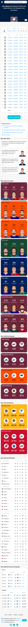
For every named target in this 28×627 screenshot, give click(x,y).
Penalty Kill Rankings (7, 385)
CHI (10, 607)
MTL (11, 598)
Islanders (6, 555)
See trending (7, 135)
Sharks (5, 500)
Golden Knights (7, 489)
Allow (24, 620)
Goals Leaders (5, 183)
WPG (11, 586)
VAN (11, 583)
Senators (6, 527)
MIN (20, 583)
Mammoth (6, 472)
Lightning (6, 518)
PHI (20, 577)
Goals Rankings (5, 339)
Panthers (6, 533)
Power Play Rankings (7, 370)
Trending (15, 614)
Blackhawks (6, 484)
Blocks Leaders (5, 259)
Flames (5, 506)
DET (11, 577)
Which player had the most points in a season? (15, 130)
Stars (5, 466)
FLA (20, 574)
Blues (5, 475)
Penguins (6, 544)
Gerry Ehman (6, 6)
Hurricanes (6, 541)
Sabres (5, 515)
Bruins (5, 524)
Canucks (6, 509)
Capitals (6, 549)
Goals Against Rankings (7, 354)
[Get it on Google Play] (14, 625)
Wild (5, 469)
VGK (19, 607)
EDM (19, 604)
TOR (19, 598)
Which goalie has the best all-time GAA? (13, 132)
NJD (20, 580)
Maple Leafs (6, 536)
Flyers (5, 547)
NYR (11, 601)
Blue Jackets (7, 552)
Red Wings (6, 530)
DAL (20, 586)
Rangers (6, 561)
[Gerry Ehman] (4, 31)
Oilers (5, 491)
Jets (5, 481)
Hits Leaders (5, 240)
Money (10, 614)
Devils (5, 558)
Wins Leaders (5, 278)
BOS (11, 574)
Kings (5, 497)
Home (6, 614)
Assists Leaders (6, 202)
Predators (6, 478)
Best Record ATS (6, 405)
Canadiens (6, 521)
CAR (19, 595)
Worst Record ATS (6, 431)
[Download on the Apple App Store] (11, 625)
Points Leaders (5, 221)
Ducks (5, 494)
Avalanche (6, 463)
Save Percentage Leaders (8, 315)
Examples (20, 614)
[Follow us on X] (17, 624)
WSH (11, 580)
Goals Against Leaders (7, 297)
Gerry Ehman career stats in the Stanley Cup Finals (13, 126)
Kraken (5, 503)
